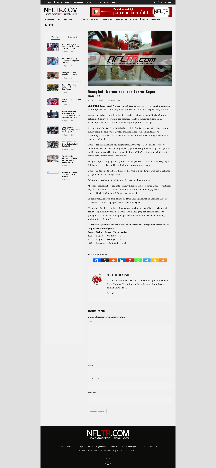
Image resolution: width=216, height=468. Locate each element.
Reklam (153, 447)
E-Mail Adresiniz (95, 379)
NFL (59, 19)
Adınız (91, 365)
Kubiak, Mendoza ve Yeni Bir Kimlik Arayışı (71, 174)
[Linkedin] (122, 260)
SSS (143, 447)
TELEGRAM (156, 19)
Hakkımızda (67, 447)
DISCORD (89, 2)
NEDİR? (133, 19)
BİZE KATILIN (57, 2)
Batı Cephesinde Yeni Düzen (71, 100)
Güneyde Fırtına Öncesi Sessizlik (69, 73)
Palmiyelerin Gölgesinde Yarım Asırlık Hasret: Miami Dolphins (69, 159)
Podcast (72, 37)
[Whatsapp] (138, 260)
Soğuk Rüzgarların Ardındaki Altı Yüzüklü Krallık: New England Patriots (71, 114)
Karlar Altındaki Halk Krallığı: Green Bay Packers (71, 87)
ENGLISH (48, 2)
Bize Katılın (117, 447)
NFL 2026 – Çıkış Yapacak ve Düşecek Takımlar (70, 60)
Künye (80, 447)
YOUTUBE (98, 2)
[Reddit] (113, 260)
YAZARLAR (107, 19)
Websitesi (92, 392)
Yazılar (55, 37)
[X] (105, 260)
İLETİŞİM (107, 2)
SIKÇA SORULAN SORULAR (74, 2)
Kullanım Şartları (97, 447)
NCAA (85, 19)
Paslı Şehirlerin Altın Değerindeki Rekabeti (70, 144)
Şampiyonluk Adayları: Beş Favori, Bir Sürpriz (71, 129)
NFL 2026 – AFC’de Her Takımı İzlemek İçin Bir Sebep (70, 46)
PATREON (49, 24)
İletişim (132, 447)
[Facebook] (97, 260)
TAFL (77, 19)
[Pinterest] (130, 260)
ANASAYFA (49, 19)
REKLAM (115, 2)
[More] (163, 260)
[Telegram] (147, 260)
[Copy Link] (155, 260)
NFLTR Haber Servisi (96, 100)
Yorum (90, 321)
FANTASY (68, 19)
